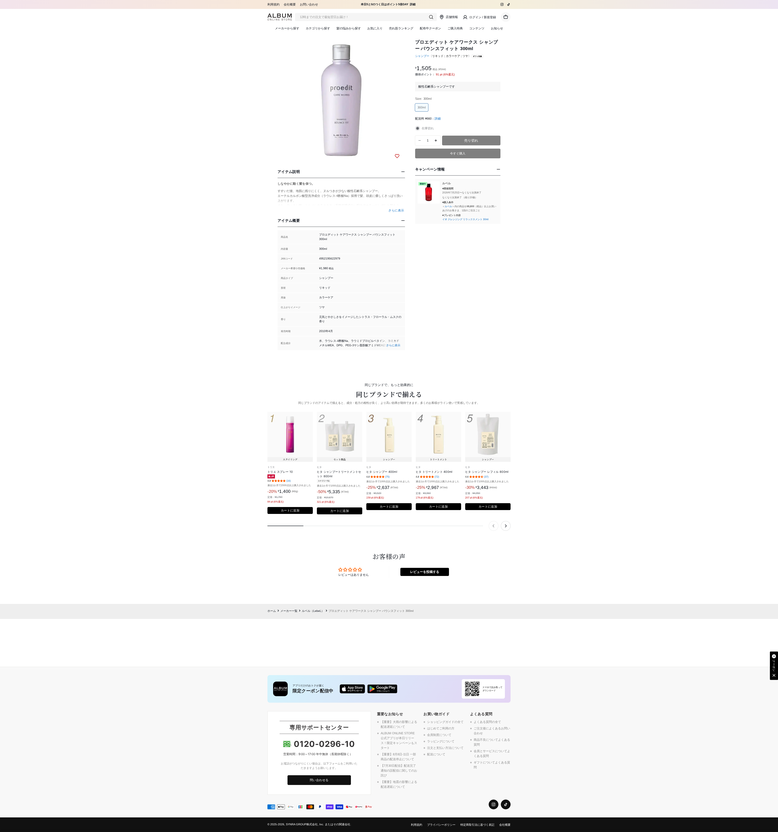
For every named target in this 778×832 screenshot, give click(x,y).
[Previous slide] (493, 526)
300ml (422, 108)
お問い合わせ (309, 4)
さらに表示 (393, 345)
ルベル (448, 206)
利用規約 (273, 4)
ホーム (271, 610)
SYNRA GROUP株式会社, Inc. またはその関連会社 (318, 824)
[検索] (431, 17)
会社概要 (290, 4)
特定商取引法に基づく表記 (477, 824)
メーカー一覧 (288, 610)
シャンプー (422, 56)
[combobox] (366, 17)
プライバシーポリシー (441, 824)
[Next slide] (506, 526)
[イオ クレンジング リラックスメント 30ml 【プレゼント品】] (429, 192)
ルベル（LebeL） (313, 610)
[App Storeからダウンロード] (352, 688)
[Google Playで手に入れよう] (382, 688)
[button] (774, 666)
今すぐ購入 (458, 153)
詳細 (413, 4)
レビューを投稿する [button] (424, 572)
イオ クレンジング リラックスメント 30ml (465, 219)
